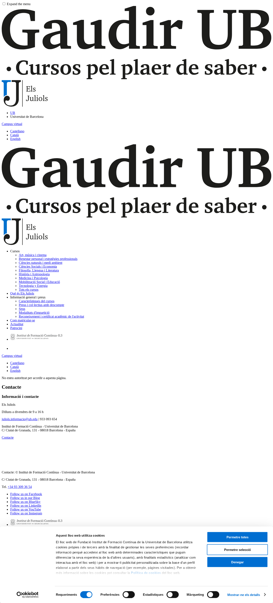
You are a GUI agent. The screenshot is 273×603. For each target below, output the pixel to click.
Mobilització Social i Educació (39, 282)
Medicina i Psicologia (33, 278)
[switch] (129, 594)
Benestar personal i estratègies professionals (48, 259)
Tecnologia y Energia (33, 286)
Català (14, 135)
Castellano (17, 131)
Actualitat (16, 324)
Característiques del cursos (36, 301)
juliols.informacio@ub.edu (20, 419)
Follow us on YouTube (25, 509)
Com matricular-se (22, 320)
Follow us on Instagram (26, 513)
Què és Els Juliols (22, 293)
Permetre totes (237, 537)
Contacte (8, 437)
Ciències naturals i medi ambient (40, 262)
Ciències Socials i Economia (38, 266)
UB (12, 113)
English (15, 139)
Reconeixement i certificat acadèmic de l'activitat (51, 316)
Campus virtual (12, 124)
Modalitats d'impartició (34, 312)
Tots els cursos (28, 289)
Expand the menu (18, 4)
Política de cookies (146, 573)
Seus (22, 309)
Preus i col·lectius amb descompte (41, 305)
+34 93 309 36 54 (20, 487)
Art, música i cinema (32, 255)
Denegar (237, 562)
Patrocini (16, 328)
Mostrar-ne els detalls (243, 594)
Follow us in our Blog (25, 498)
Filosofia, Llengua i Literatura (39, 270)
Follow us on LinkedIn (25, 505)
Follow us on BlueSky (25, 502)
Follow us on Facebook (26, 494)
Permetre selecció (237, 549)
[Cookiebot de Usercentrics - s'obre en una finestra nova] (27, 594)
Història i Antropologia (34, 274)
